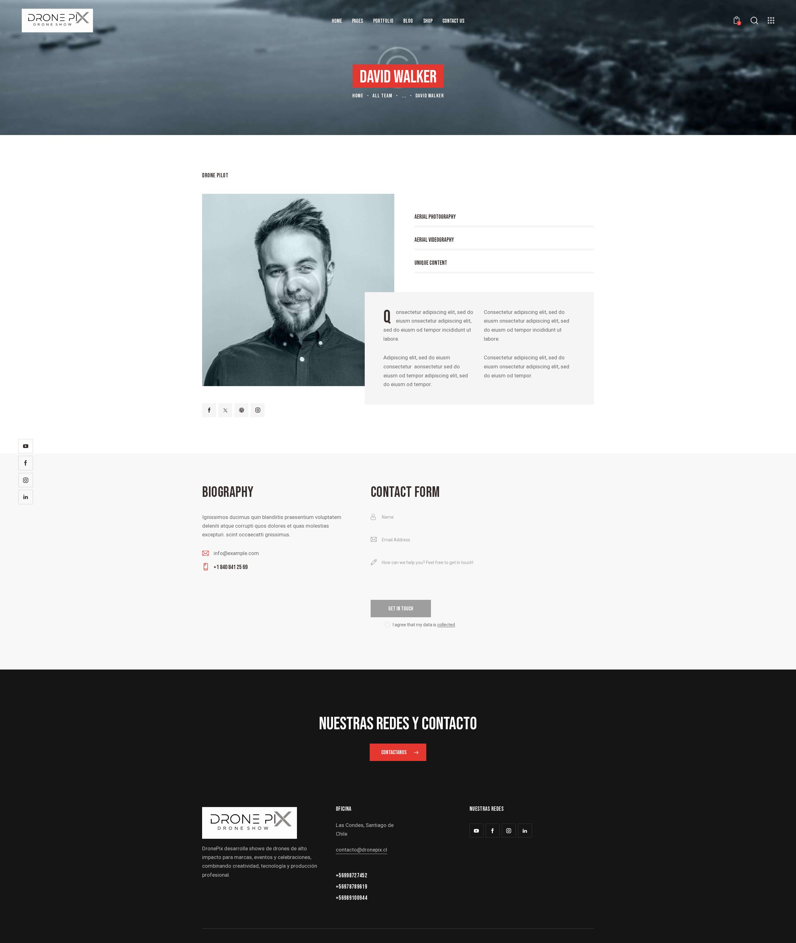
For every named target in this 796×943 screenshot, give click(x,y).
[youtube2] (477, 831)
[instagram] (258, 410)
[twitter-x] (225, 410)
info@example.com (236, 553)
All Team (382, 96)
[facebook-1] (209, 410)
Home (357, 96)
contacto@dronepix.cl (361, 850)
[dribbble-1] (241, 410)
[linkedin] (525, 831)
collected (446, 625)
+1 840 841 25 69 (231, 567)
